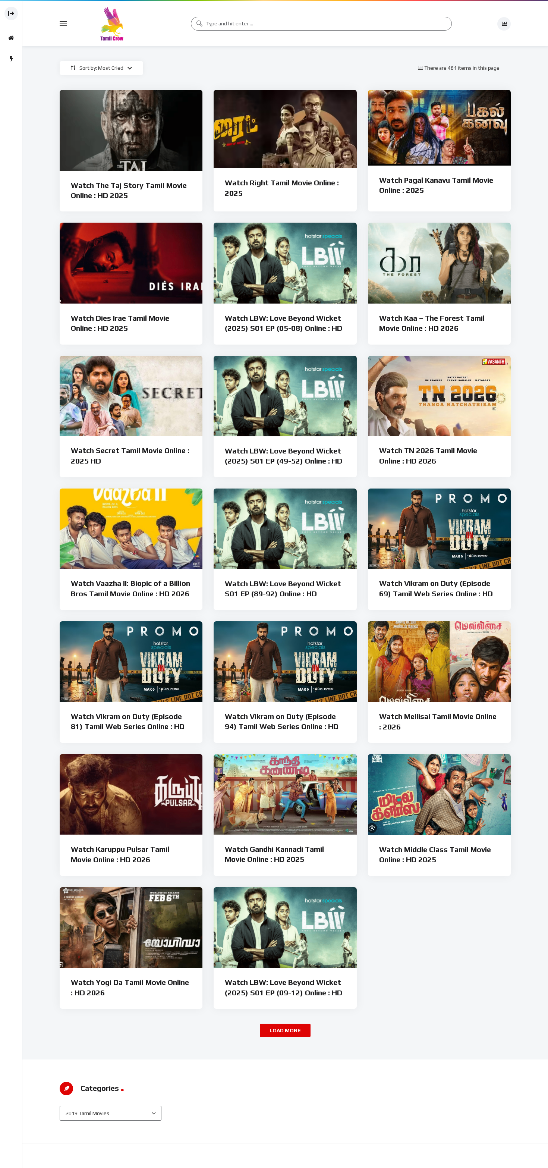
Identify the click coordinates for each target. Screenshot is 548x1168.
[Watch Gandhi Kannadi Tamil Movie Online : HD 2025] (285, 794)
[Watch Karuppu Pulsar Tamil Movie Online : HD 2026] (131, 794)
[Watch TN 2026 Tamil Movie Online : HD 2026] (439, 396)
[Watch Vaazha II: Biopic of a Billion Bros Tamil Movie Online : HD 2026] (131, 529)
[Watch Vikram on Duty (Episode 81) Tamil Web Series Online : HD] (131, 661)
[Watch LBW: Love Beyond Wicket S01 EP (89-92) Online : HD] (285, 529)
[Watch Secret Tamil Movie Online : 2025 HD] (131, 396)
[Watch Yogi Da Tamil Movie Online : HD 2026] (131, 927)
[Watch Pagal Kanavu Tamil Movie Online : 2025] (439, 128)
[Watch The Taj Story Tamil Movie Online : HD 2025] (131, 130)
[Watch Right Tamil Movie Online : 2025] (285, 129)
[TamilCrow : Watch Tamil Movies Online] (111, 23)
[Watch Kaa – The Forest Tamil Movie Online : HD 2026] (439, 263)
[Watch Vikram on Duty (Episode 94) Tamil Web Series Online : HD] (285, 661)
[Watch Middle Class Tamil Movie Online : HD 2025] (439, 794)
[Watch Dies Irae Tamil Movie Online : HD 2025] (131, 263)
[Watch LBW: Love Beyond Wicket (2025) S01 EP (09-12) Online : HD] (285, 927)
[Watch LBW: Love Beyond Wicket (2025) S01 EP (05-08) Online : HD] (285, 263)
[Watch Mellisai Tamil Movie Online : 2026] (439, 661)
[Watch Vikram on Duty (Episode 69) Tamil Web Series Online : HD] (439, 529)
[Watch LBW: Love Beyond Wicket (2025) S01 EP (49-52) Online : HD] (285, 396)
